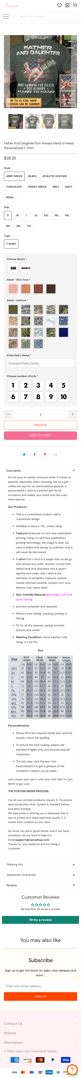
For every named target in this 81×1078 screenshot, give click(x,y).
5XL (8, 226)
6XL (19, 226)
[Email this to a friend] (55, 454)
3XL (56, 215)
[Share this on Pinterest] (45, 454)
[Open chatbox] (72, 1069)
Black (32, 176)
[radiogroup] (40, 268)
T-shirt (11, 244)
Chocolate (14, 186)
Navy (68, 186)
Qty (6, 406)
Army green (14, 176)
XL (36, 215)
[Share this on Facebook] (34, 454)
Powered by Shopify (44, 1051)
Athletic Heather (54, 176)
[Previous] (7, 71)
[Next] (74, 71)
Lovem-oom (22, 1051)
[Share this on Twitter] (24, 454)
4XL (67, 215)
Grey (55, 186)
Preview (40, 425)
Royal (10, 197)
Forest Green (37, 186)
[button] (40, 259)
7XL (29, 226)
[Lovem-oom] (11, 5)
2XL (46, 215)
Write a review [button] (40, 920)
